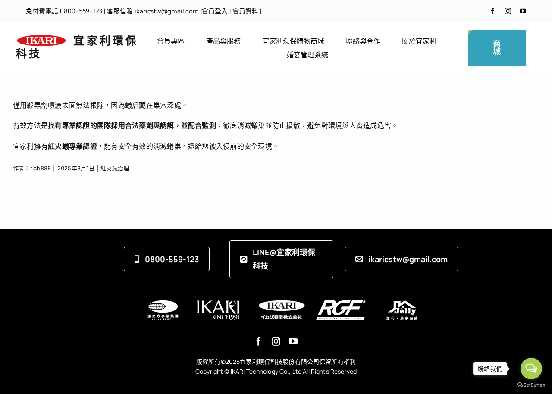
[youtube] (523, 11)
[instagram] (508, 11)
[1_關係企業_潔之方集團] (163, 303)
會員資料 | (246, 11)
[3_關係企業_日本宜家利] (281, 303)
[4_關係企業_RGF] (341, 303)
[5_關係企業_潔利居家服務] (402, 303)
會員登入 (215, 11)
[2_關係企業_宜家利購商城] (218, 303)
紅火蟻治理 (114, 168)
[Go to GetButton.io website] (531, 385)
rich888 (40, 168)
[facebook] (492, 11)
